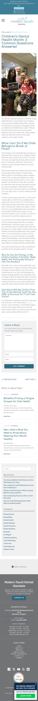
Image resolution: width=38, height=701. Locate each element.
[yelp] (23, 669)
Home (19, 646)
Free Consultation (19, 13)
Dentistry (7, 532)
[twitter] (14, 669)
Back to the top (20, 567)
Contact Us (19, 656)
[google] (28, 669)
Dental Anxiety (9, 514)
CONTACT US (19, 598)
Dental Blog (15, 32)
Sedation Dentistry (10, 537)
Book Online (19, 8)
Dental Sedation (9, 529)
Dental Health (8, 520)
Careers (19, 658)
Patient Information (19, 654)
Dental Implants (9, 523)
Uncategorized (9, 546)
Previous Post (10, 379)
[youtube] (18, 669)
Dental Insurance (10, 526)
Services (19, 650)
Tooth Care (8, 543)
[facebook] (9, 669)
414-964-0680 (20, 11)
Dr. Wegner (24, 32)
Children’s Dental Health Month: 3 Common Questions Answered (17, 41)
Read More (7, 416)
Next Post (29, 379)
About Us (19, 648)
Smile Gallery (19, 652)
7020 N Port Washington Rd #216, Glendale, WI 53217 (19, 4)
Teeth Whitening (10, 540)
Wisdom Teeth (9, 549)
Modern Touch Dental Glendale (19, 584)
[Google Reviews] (18, 678)
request (30, 302)
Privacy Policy (8, 693)
